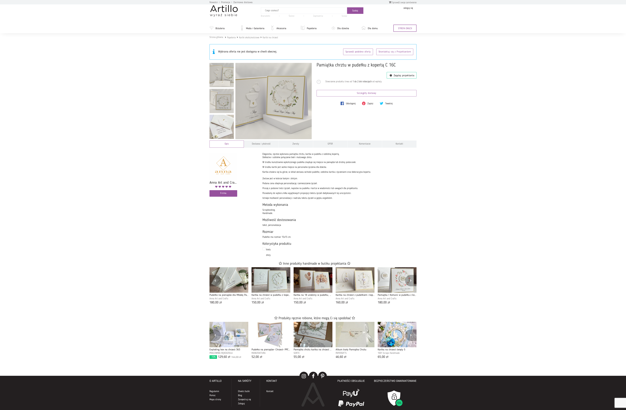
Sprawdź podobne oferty (358, 52)
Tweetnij (389, 103)
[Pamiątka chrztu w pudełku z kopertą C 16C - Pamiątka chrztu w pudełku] (221, 75)
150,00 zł (258, 302)
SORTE (297, 353)
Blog (240, 395)
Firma (223, 193)
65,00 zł (383, 357)
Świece (291, 16)
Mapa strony (215, 399)
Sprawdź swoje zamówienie (404, 2)
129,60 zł (226, 357)
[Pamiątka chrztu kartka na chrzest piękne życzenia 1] (313, 334)
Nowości (213, 2)
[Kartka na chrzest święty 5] (397, 334)
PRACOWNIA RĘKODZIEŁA (221, 353)
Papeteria (312, 28)
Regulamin (214, 391)
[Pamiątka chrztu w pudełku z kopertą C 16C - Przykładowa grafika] (221, 127)
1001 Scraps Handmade (389, 353)
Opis (227, 144)
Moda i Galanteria (255, 28)
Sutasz (344, 16)
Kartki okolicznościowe (249, 38)
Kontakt (399, 144)
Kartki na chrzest (270, 38)
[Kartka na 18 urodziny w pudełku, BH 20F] (313, 280)
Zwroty (295, 144)
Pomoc (212, 395)
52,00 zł (257, 357)
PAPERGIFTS (341, 353)
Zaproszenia (318, 16)
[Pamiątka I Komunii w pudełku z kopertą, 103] (397, 280)
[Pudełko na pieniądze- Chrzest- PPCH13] (271, 334)
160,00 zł (342, 302)
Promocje (225, 2)
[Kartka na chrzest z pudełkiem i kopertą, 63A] (355, 280)
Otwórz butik (244, 391)
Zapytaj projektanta (403, 75)
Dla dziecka (343, 28)
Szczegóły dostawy (366, 93)
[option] (228, 286)
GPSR (330, 144)
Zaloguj (241, 404)
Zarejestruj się (244, 399)
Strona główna (216, 37)
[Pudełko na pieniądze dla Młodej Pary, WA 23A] (228, 280)
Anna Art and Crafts (218, 299)
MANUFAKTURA (259, 353)
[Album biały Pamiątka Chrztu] (355, 334)
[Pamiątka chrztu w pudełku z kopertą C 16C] (273, 101)
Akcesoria (281, 28)
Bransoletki (265, 16)
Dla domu (373, 28)
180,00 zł (215, 302)
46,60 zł (341, 357)
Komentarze (365, 144)
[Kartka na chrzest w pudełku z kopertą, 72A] (271, 280)
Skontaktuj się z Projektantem (395, 52)
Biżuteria (220, 28)
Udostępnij (350, 103)
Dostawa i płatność (261, 144)
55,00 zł (299, 357)
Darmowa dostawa (243, 2)
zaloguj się (408, 8)
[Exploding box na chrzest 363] (228, 334)
